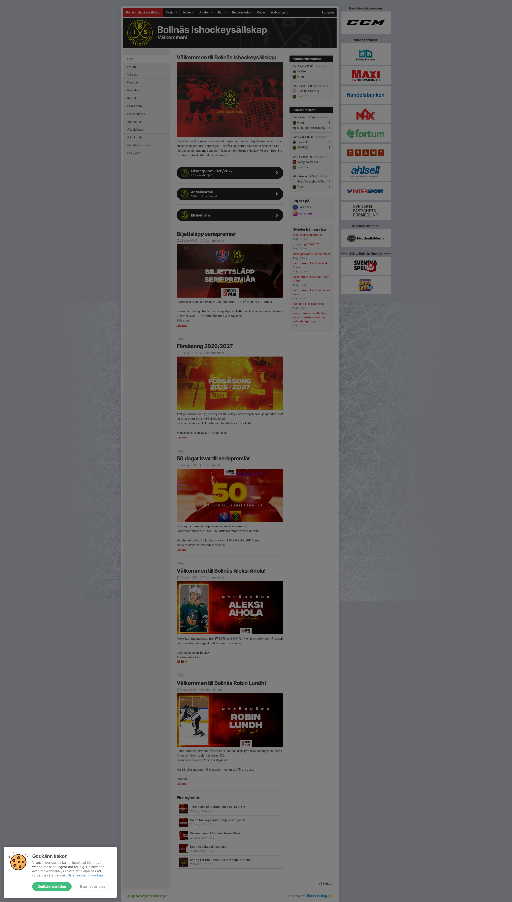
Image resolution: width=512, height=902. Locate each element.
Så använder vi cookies (85, 875)
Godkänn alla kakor (52, 886)
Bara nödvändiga (92, 886)
